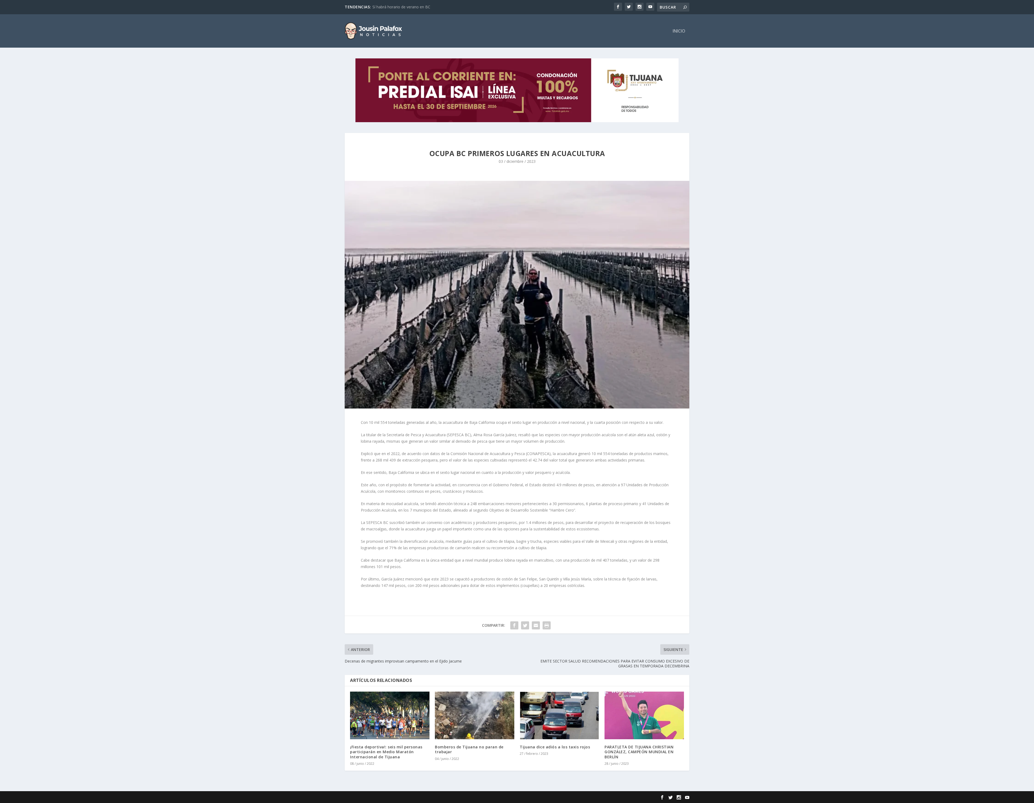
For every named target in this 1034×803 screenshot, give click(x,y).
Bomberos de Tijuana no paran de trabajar (469, 749)
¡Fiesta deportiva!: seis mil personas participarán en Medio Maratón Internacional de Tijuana (386, 751)
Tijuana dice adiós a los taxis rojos (555, 746)
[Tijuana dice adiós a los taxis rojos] (559, 715)
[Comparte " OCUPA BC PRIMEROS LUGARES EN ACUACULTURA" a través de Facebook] (514, 625)
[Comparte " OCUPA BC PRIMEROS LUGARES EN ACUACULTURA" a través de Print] (546, 625)
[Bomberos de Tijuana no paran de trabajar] (474, 715)
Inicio (679, 31)
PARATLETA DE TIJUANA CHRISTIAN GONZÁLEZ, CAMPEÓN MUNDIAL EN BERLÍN (639, 751)
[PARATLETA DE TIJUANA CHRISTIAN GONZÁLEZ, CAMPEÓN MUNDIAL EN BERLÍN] (644, 715)
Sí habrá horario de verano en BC (401, 6)
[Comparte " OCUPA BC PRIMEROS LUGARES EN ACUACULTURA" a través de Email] (535, 625)
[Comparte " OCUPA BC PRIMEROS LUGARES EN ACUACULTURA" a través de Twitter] (525, 625)
